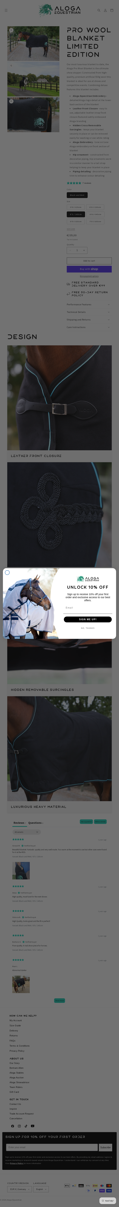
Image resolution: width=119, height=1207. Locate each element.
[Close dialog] (7, 572)
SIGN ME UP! (88, 619)
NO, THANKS (88, 628)
